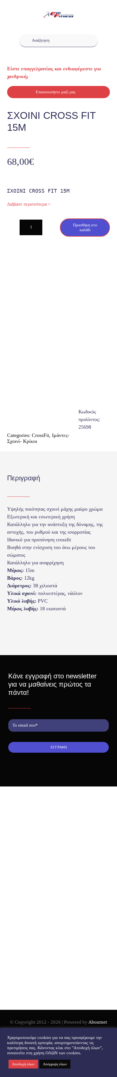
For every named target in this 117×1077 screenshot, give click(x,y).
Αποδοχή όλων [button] (23, 1064)
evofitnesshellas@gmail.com (40, 865)
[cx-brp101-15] (58, 343)
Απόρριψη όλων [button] (55, 1064)
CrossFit (40, 435)
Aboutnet (97, 1022)
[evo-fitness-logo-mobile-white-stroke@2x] (58, 14)
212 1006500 (28, 855)
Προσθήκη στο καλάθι (85, 227)
